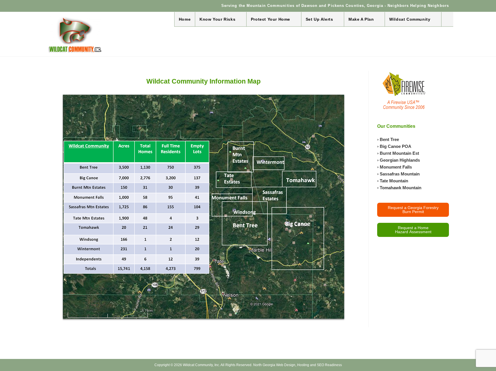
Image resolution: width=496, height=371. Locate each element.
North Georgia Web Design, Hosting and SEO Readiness (297, 365)
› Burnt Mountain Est (398, 153)
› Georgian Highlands (398, 160)
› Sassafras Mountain (398, 173)
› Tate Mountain (392, 180)
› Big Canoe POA (394, 146)
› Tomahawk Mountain (399, 187)
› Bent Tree (388, 139)
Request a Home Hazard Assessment (413, 229)
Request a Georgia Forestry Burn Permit (413, 209)
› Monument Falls (394, 167)
